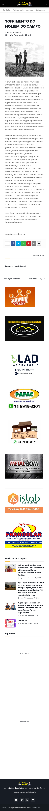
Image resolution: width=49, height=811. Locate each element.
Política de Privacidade (23, 10)
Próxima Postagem (37, 279)
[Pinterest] (28, 243)
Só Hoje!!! (22, 620)
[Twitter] (18, 243)
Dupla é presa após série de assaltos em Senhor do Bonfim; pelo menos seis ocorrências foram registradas (30, 608)
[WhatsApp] (23, 243)
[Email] (34, 243)
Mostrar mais (38, 256)
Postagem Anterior (12, 279)
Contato (6, 10)
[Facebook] (13, 243)
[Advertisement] (24, 681)
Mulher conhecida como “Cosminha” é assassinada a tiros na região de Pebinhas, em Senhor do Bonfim (30, 570)
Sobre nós (40, 10)
